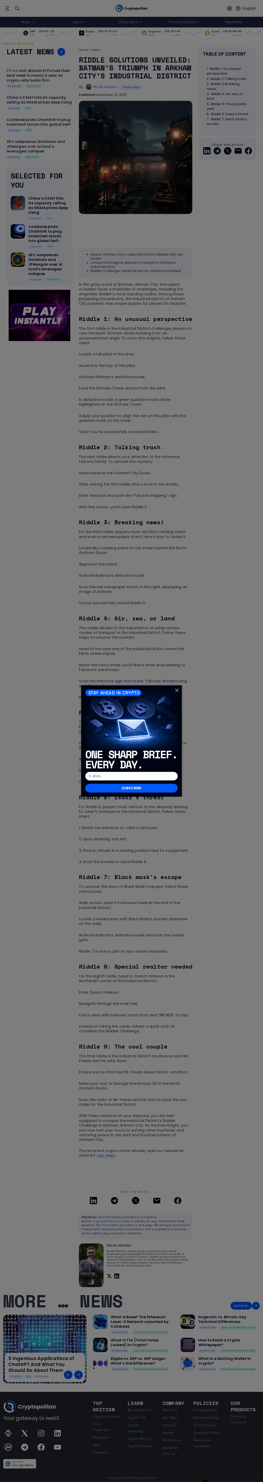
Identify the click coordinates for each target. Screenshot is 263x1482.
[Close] (177, 690)
